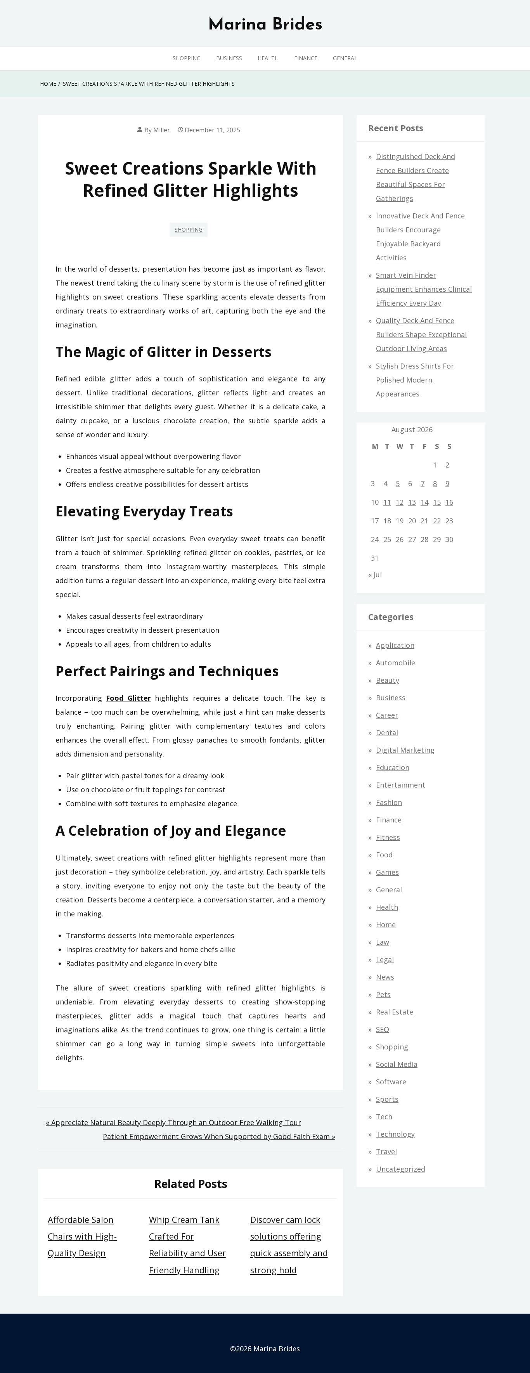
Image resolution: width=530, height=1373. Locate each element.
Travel (386, 1151)
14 (424, 502)
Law (382, 942)
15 (437, 502)
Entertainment (400, 785)
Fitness (388, 837)
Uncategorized (400, 1169)
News (385, 977)
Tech (384, 1116)
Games (387, 872)
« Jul (375, 574)
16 (449, 502)
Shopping (187, 58)
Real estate (394, 1011)
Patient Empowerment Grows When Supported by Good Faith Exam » (219, 1136)
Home (386, 924)
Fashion (389, 802)
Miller (161, 130)
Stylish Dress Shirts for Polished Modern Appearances (415, 379)
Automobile (395, 662)
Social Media (396, 1064)
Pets (383, 994)
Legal (385, 959)
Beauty (387, 680)
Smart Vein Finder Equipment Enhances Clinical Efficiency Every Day (424, 289)
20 (412, 520)
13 (412, 502)
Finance (305, 58)
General (345, 58)
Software (391, 1081)
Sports (387, 1099)
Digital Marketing (405, 750)
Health (268, 58)
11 (387, 502)
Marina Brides (265, 25)
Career (387, 715)
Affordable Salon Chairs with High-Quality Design (82, 1236)
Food (384, 854)
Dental (387, 732)
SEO (382, 1029)
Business (229, 58)
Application (395, 645)
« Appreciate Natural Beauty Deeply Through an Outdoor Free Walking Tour (173, 1122)
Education (392, 767)
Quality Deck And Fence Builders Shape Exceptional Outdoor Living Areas (421, 334)
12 (400, 502)
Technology (395, 1134)
